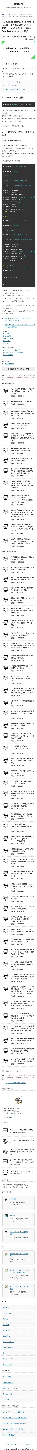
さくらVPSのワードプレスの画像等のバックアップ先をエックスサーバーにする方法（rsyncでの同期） (22, 1028)
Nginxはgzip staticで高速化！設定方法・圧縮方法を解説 (22, 459)
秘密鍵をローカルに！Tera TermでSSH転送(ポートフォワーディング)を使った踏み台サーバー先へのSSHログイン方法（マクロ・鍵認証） (22, 990)
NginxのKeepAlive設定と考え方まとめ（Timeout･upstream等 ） (22, 449)
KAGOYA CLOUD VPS (9, 338)
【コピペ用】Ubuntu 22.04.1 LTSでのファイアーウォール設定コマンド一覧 (22, 873)
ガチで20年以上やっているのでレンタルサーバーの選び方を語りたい (22, 815)
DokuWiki (6, 1336)
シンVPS (5, 343)
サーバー (8, 359)
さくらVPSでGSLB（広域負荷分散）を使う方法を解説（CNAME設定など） (22, 964)
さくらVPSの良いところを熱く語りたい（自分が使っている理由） (22, 940)
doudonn (18, 3)
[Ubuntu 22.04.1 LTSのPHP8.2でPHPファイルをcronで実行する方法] (18, 1134)
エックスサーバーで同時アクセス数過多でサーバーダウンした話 (22, 578)
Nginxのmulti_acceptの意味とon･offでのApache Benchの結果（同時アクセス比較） (22, 413)
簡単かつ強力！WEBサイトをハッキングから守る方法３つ (22, 599)
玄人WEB (13, 1199)
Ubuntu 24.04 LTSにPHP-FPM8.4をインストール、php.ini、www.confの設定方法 (22, 838)
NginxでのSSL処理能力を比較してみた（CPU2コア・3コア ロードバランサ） (22, 391)
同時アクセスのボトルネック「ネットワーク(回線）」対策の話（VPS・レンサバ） (22, 919)
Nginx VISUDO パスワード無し (16, 1083)
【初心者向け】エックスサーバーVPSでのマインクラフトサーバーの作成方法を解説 (22, 736)
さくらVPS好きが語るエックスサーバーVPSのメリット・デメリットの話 (22, 748)
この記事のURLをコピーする (18, 369)
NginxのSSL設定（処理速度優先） (22, 401)
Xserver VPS (6, 341)
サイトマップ (8, 1364)
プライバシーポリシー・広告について (18, 1444)
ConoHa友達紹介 (8, 355)
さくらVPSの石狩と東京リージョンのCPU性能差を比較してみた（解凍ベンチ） (22, 793)
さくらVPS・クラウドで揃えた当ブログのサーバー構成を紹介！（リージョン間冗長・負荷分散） (22, 976)
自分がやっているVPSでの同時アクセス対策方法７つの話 (22, 724)
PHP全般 (6, 1324)
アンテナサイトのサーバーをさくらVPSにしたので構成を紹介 (22, 634)
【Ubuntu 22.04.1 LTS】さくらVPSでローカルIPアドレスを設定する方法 (22, 886)
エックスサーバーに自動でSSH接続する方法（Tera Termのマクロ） (22, 1039)
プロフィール (8, 1117)
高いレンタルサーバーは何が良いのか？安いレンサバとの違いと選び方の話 (22, 760)
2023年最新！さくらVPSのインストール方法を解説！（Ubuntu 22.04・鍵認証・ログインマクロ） (22, 1003)
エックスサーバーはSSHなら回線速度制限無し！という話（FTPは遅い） (22, 713)
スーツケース (8, 1359)
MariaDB (6, 1330)
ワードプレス (8, 1313)
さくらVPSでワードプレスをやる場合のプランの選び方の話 (22, 907)
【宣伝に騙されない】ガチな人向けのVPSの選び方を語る (22, 850)
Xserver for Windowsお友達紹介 (14, 1423)
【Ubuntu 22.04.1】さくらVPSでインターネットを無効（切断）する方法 (22, 623)
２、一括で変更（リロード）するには (15, 89)
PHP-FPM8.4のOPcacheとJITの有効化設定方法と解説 (22, 558)
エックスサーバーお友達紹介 (11, 350)
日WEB (12, 1215)
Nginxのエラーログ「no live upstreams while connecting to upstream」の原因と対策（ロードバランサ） (22, 528)
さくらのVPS (7, 334)
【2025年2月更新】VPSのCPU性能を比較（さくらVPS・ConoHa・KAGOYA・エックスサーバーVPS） (22, 690)
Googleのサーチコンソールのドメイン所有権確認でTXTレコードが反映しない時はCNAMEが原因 (22, 645)
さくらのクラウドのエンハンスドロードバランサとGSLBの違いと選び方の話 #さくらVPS (22, 952)
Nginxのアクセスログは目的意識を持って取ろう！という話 (22, 589)
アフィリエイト (8, 1341)
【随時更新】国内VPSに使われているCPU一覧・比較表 (22, 667)
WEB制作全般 (8, 1347)
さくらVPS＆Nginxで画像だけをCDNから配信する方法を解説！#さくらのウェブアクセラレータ (22, 471)
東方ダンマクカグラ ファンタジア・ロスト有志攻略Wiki (19, 1271)
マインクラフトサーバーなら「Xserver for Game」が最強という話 (22, 678)
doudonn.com (9, 364)
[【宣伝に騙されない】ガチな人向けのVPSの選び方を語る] (18, 1175)
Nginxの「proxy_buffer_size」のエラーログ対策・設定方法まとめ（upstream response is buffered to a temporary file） (22, 513)
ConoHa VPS (7, 336)
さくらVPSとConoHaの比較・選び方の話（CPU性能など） (22, 568)
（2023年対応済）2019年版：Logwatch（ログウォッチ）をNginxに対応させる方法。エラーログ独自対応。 (22, 484)
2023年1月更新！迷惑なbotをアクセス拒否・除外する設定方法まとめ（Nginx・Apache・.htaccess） (22, 541)
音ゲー (5, 1353)
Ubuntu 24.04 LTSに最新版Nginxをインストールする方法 (22, 424)
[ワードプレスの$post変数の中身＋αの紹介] (18, 1144)
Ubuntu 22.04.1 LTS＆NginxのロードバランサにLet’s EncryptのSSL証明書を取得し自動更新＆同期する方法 (22, 437)
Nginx (7, 361)
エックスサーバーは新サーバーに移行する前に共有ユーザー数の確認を (22, 1060)
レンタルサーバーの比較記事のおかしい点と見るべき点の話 (22, 805)
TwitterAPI (6, 1319)
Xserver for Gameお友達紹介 (13, 1429)
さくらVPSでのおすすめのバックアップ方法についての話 (22, 782)
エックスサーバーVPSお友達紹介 (13, 352)
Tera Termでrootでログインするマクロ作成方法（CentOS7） (22, 1050)
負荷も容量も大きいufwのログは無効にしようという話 (22, 657)
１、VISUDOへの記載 (10, 85)
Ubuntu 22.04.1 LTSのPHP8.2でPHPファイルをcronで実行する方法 (22, 930)
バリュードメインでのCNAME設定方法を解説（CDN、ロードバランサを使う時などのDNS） (22, 1016)
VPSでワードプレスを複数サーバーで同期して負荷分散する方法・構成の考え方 (22, 861)
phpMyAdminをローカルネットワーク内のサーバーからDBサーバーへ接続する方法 (22, 610)
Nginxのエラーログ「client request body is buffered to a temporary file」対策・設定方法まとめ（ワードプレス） (22, 499)
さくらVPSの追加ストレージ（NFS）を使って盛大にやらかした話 (22, 826)
